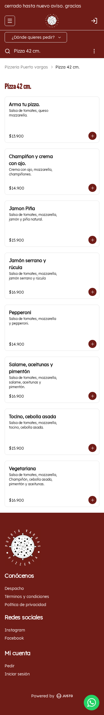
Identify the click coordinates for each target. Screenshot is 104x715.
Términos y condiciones (27, 596)
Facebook (14, 638)
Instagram (15, 630)
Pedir (9, 665)
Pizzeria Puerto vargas (26, 67)
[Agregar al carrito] (92, 136)
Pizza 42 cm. (27, 51)
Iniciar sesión (17, 674)
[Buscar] (7, 51)
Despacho (14, 588)
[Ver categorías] (94, 51)
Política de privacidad (25, 604)
